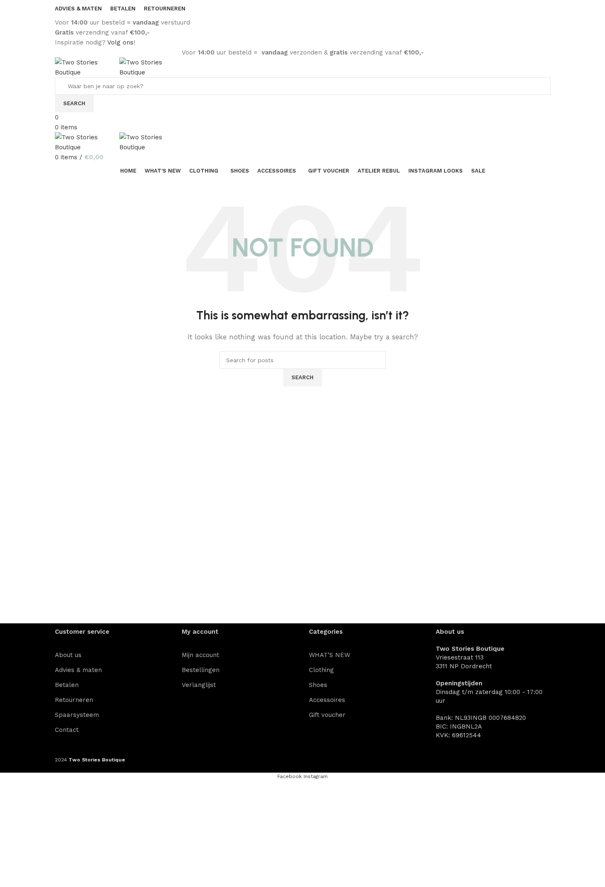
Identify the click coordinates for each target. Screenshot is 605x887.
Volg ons (120, 42)
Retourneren (74, 700)
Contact (67, 730)
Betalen (67, 685)
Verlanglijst (199, 685)
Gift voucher (327, 715)
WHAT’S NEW (329, 655)
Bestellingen (201, 670)
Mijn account (200, 655)
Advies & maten (78, 670)
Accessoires (327, 700)
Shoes (318, 685)
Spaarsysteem (77, 715)
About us (68, 655)
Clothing (321, 670)
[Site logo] (87, 67)
